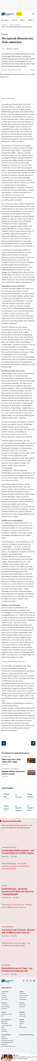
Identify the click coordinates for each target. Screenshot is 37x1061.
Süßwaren (31, 20)
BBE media (4, 1021)
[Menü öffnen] (33, 14)
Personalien (5, 999)
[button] (10, 48)
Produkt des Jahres (7, 1014)
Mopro (22, 20)
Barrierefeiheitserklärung (8, 1046)
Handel (3, 993)
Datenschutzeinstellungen (26, 1034)
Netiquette (4, 1044)
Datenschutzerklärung (7, 1040)
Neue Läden (22, 997)
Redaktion (22, 1006)
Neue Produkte (5, 1006)
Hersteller (4, 995)
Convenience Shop (6, 1025)
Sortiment (4, 997)
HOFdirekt (4, 1031)
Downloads (22, 1016)
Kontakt (4, 1036)
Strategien (5, 20)
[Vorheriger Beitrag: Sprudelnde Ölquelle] (4, 743)
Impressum (5, 1038)
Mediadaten (22, 1027)
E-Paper (21, 1023)
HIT (3, 1016)
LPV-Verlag (22, 1004)
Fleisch (14, 20)
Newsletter (22, 1014)
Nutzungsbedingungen (7, 1042)
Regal (3, 1027)
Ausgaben (21, 1021)
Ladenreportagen (23, 995)
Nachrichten (22, 993)
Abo (20, 1025)
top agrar (4, 1029)
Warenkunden (23, 999)
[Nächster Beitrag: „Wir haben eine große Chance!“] (33, 743)
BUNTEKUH (5, 1023)
